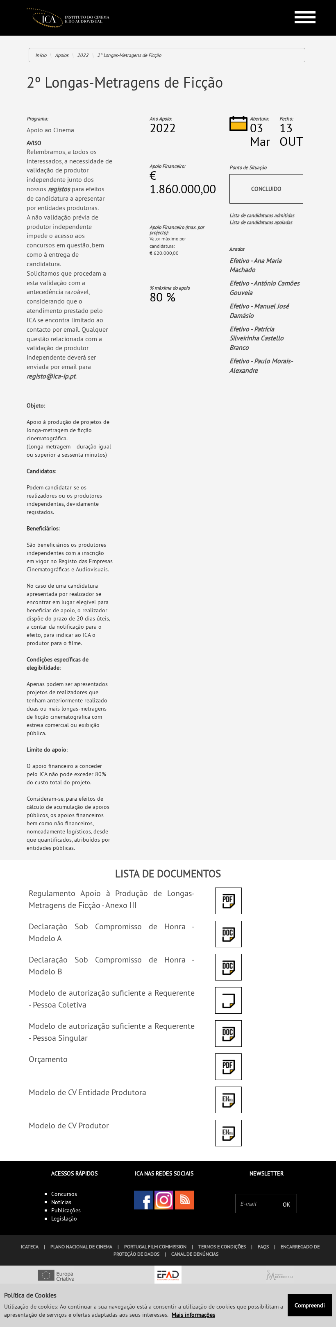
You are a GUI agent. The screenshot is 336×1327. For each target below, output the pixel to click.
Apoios (61, 55)
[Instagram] (163, 1200)
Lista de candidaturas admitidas (261, 215)
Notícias (61, 1202)
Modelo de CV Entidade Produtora (87, 1092)
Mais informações (193, 1314)
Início (40, 55)
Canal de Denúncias (194, 1254)
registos (60, 189)
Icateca (30, 1246)
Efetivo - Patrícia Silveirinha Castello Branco (256, 338)
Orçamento (48, 1059)
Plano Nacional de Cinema (81, 1246)
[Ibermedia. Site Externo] (280, 1276)
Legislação (64, 1218)
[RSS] (184, 1200)
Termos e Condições (222, 1246)
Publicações (66, 1210)
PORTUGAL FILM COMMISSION (155, 1246)
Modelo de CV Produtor (69, 1125)
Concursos (64, 1194)
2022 (83, 55)
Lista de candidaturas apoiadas (260, 222)
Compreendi (310, 1305)
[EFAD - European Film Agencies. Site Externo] (168, 1276)
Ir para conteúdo (299, 3)
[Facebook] (143, 1200)
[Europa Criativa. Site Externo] (56, 1276)
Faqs (263, 1246)
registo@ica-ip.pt (51, 376)
